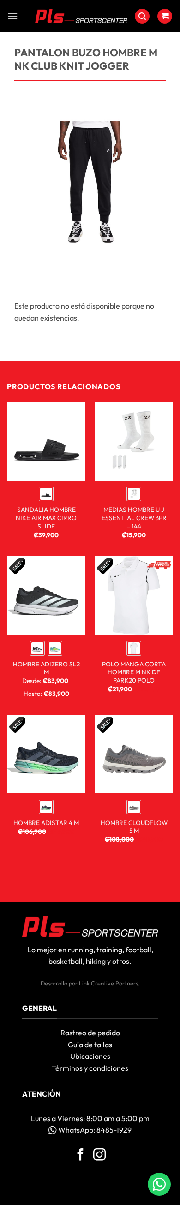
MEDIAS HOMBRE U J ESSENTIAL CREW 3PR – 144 (134, 518)
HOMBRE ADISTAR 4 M (46, 823)
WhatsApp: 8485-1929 (94, 1129)
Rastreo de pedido (90, 1032)
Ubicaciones (90, 1056)
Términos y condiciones (90, 1068)
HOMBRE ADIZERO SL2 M (46, 668)
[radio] (46, 494)
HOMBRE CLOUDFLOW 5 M (134, 827)
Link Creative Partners (108, 983)
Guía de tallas (90, 1044)
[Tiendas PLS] (81, 16)
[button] (12, 16)
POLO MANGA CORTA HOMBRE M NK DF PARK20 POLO (134, 672)
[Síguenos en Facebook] (80, 1156)
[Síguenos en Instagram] (99, 1156)
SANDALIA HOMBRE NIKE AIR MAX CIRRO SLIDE (46, 518)
